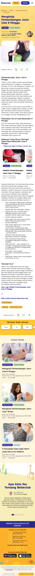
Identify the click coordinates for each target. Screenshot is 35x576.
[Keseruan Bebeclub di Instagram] (13, 548)
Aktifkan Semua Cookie (26, 574)
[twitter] (16, 69)
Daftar (25, 3)
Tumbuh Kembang (21, 10)
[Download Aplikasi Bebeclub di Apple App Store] (24, 555)
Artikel (11, 10)
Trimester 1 (6, 12)
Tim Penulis (13, 31)
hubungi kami (9, 569)
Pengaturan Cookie (9, 574)
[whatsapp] (21, 69)
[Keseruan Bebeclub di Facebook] (17, 548)
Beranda (3, 10)
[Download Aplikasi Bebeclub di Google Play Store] (10, 555)
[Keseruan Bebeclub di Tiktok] (22, 548)
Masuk (16, 3)
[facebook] (27, 69)
